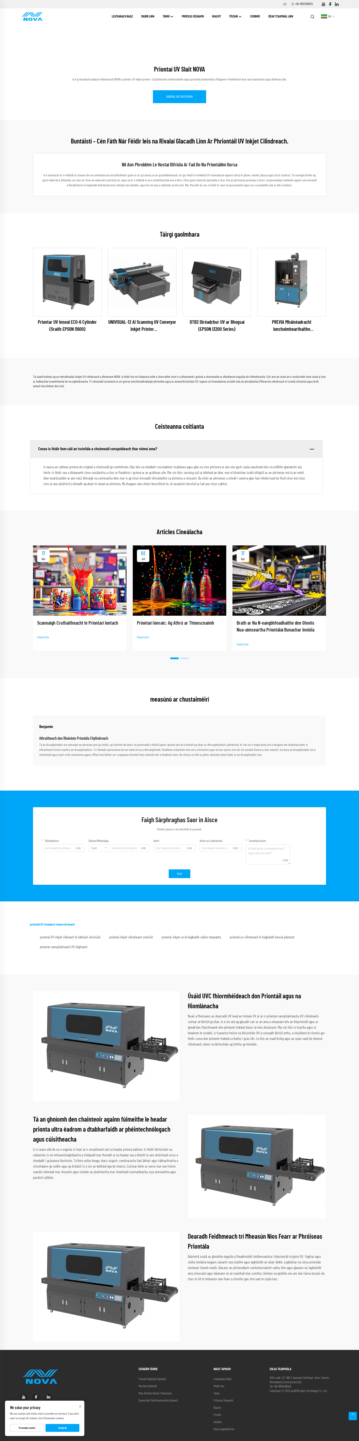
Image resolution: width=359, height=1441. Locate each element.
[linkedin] (336, 4)
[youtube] (323, 4)
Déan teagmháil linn (280, 16)
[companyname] (32, 16)
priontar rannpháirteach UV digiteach (63, 947)
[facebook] (330, 4)
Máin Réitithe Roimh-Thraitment (155, 1393)
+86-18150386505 (304, 4)
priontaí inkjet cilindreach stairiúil (131, 937)
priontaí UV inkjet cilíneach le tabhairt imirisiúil (70, 937)
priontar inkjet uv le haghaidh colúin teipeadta (191, 937)
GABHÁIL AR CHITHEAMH (179, 96)
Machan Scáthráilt (148, 1386)
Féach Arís (43, 637)
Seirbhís (255, 16)
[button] (174, 658)
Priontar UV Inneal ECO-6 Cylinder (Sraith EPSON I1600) (67, 326)
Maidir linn (147, 16)
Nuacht (216, 16)
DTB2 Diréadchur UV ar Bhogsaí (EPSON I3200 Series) (217, 326)
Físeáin (234, 16)
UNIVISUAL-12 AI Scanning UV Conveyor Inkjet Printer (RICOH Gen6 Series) (142, 326)
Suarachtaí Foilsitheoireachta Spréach (158, 1400)
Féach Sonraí (67, 282)
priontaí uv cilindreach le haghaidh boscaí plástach (262, 937)
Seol (179, 873)
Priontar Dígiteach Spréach (152, 1379)
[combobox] (99, 848)
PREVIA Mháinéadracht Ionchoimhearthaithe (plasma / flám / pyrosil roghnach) (292, 326)
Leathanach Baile (122, 16)
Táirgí (166, 16)
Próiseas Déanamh (193, 16)
